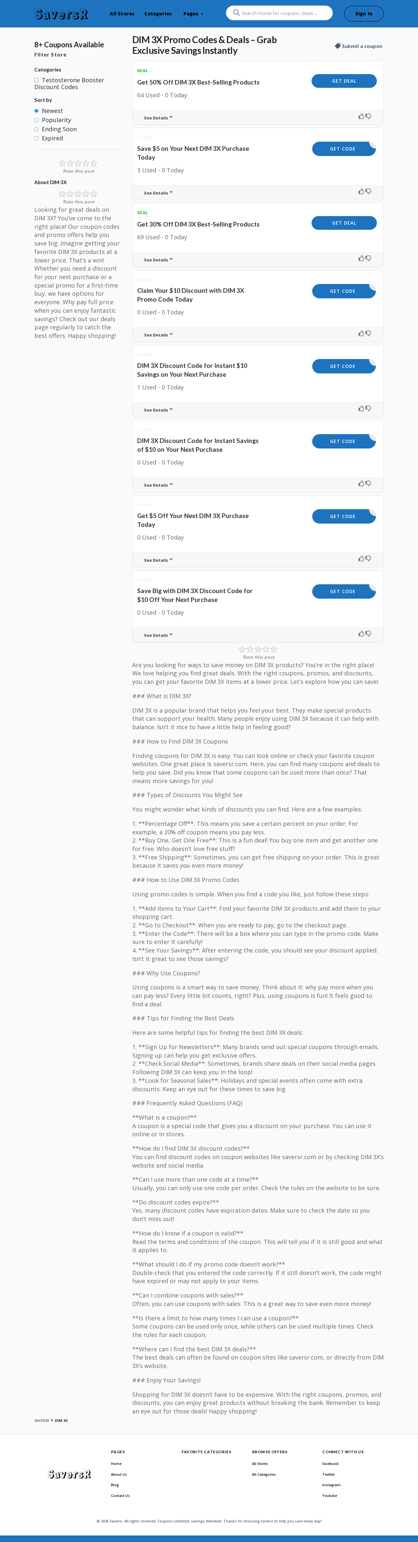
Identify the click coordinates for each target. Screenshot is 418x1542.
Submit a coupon (362, 46)
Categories (158, 13)
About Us (119, 1474)
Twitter (328, 1474)
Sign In (364, 13)
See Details (156, 118)
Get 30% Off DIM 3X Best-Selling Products (198, 224)
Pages (191, 13)
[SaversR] (61, 14)
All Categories (264, 1474)
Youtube (329, 1495)
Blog (115, 1485)
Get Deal (344, 81)
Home (116, 1463)
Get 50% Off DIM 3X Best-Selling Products (198, 82)
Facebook (330, 1463)
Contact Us (120, 1495)
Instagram (331, 1485)
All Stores (122, 13)
